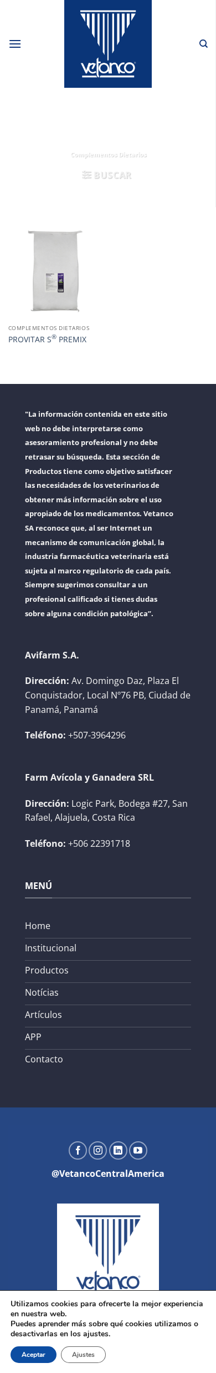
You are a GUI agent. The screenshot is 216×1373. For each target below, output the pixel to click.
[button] (15, 43)
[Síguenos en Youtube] (138, 1150)
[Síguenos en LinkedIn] (118, 1150)
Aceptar (33, 1354)
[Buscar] (203, 43)
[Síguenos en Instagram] (98, 1150)
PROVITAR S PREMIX (47, 338)
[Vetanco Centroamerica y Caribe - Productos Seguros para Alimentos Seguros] (108, 44)
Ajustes (83, 1354)
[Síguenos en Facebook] (78, 1150)
